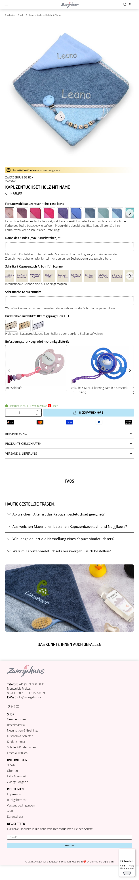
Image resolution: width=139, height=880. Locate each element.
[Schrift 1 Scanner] (8, 276)
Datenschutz (15, 817)
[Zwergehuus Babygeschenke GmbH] (69, 5)
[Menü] (133, 851)
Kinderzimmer (16, 742)
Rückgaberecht (16, 800)
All (21, 15)
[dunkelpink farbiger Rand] (49, 213)
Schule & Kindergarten (21, 747)
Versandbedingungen (21, 805)
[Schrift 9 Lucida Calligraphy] (117, 276)
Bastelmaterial (16, 725)
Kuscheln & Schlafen (20, 736)
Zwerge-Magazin (17, 782)
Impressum (14, 794)
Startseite (10, 15)
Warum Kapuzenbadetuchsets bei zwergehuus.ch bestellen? (61, 551)
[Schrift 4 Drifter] (49, 276)
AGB (10, 811)
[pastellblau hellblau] (76, 213)
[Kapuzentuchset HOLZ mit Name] (69, 92)
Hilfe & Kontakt (16, 776)
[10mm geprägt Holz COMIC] (25, 325)
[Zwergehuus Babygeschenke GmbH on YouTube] (17, 707)
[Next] (130, 213)
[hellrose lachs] (8, 213)
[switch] (127, 873)
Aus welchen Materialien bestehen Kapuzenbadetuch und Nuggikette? (69, 526)
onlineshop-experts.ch (102, 861)
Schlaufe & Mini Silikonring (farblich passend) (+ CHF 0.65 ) (98, 390)
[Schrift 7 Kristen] (90, 276)
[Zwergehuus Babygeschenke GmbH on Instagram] (13, 707)
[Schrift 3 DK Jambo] (35, 276)
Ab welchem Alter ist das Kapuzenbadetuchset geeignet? (58, 514)
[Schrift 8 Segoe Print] (103, 276)
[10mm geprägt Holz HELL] (11, 325)
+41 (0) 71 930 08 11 (32, 684)
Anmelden (69, 845)
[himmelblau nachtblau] (90, 213)
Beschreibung (16, 434)
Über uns (13, 771)
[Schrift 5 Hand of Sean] (63, 276)
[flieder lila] (63, 213)
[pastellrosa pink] (35, 213)
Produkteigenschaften (23, 444)
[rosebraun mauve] (22, 213)
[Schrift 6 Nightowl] (76, 276)
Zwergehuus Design (19, 177)
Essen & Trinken (17, 753)
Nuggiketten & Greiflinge (23, 730)
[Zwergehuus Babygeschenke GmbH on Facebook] (8, 707)
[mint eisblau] (103, 213)
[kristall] (117, 213)
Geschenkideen (17, 719)
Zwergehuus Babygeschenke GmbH (52, 861)
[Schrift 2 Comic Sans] (22, 276)
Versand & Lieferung (21, 454)
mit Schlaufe (14, 388)
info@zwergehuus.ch (30, 697)
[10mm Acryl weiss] (38, 325)
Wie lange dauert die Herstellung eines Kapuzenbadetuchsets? (63, 538)
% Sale (11, 765)
